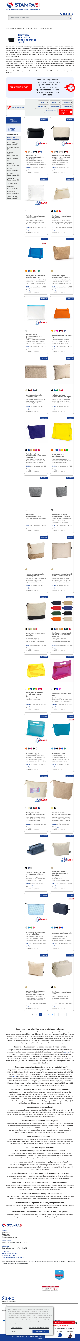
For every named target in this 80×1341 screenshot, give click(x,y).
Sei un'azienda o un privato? (29, 674)
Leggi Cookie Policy (17, 1328)
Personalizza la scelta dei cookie (39, 1328)
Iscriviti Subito (40, 696)
